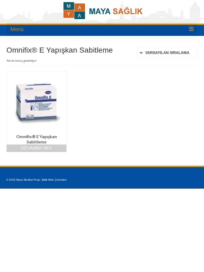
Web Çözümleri (57, 179)
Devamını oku (36, 148)
